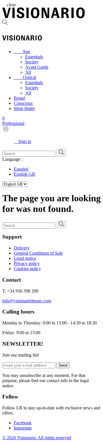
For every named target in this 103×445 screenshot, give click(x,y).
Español (21, 169)
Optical (25, 77)
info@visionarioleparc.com (26, 300)
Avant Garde (36, 67)
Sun (22, 51)
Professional (13, 123)
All (28, 72)
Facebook (22, 422)
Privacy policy (27, 263)
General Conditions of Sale (38, 253)
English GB (24, 174)
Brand (19, 98)
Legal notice (25, 258)
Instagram (22, 427)
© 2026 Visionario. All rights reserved (36, 437)
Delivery (21, 247)
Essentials (34, 56)
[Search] (51, 23)
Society (32, 61)
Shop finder (24, 108)
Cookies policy (27, 268)
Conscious (23, 103)
